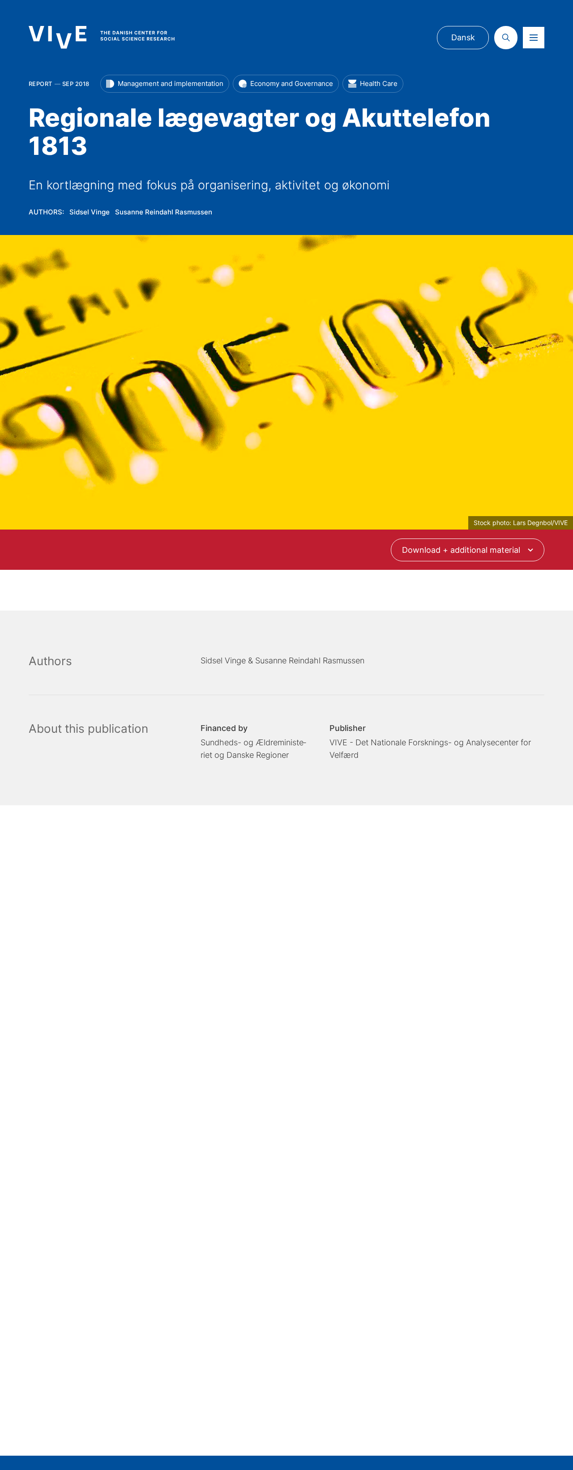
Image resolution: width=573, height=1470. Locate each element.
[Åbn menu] (533, 37)
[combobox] (467, 550)
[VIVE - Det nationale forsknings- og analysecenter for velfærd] (110, 37)
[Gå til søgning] (505, 37)
